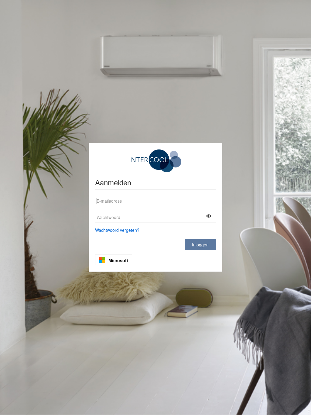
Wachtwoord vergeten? (117, 230)
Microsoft (118, 260)
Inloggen (200, 245)
